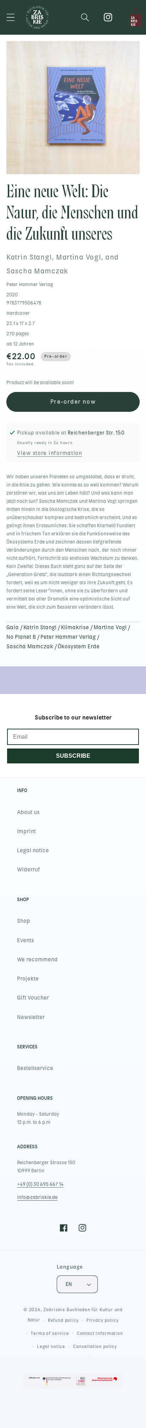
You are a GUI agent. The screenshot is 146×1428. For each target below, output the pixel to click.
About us (28, 812)
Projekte (28, 978)
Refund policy (63, 1320)
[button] (10, 17)
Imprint (26, 831)
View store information (49, 453)
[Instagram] (108, 17)
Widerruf (28, 869)
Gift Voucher (33, 998)
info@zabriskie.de (37, 1197)
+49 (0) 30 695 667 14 (40, 1184)
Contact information (100, 1333)
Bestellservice (35, 1068)
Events (25, 940)
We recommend (37, 959)
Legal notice (33, 850)
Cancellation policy (95, 1346)
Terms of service (50, 1333)
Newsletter (31, 1017)
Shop (23, 921)
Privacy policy (102, 1320)
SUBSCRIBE (73, 756)
